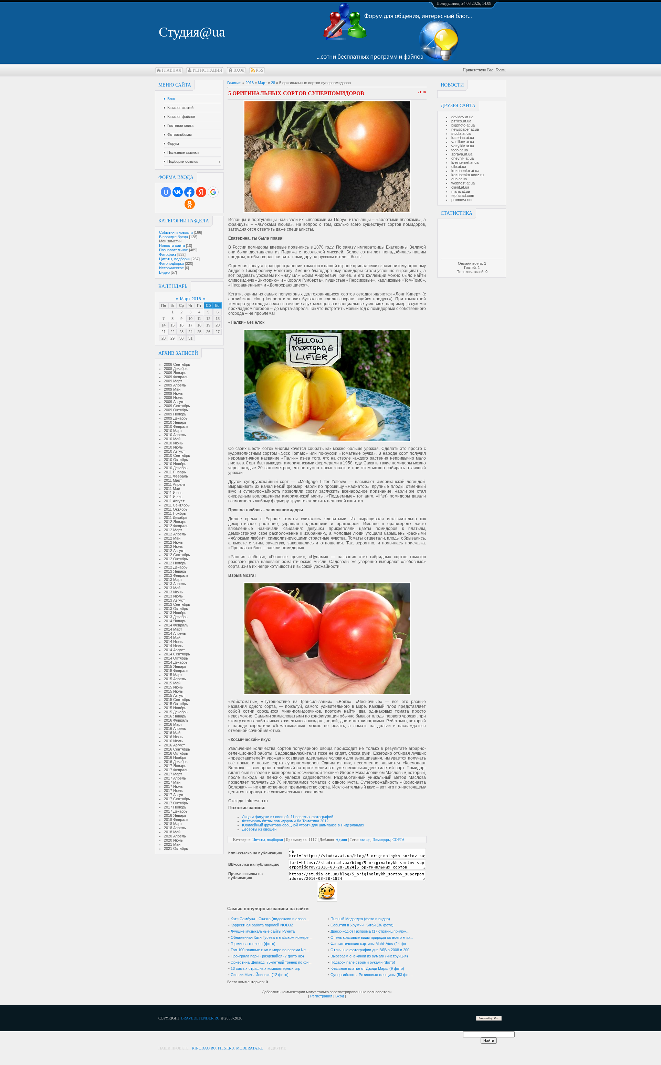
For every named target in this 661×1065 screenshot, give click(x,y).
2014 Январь (175, 621)
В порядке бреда (173, 237)
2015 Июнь (173, 687)
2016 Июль (173, 741)
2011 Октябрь (176, 509)
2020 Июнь (173, 840)
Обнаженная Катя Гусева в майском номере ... (272, 937)
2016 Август (174, 745)
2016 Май (172, 733)
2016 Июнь (173, 737)
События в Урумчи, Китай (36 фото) (362, 925)
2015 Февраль (176, 671)
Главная (171, 70)
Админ (341, 839)
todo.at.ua (459, 150)
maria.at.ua (460, 191)
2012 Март (173, 530)
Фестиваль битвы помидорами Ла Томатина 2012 (285, 821)
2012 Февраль (176, 526)
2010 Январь (175, 422)
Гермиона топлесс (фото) (253, 944)
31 (190, 338)
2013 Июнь (173, 592)
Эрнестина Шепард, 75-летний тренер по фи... (271, 962)
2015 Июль (173, 691)
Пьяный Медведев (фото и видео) (360, 919)
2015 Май (172, 683)
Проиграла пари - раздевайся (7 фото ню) (267, 956)
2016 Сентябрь (177, 749)
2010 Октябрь (176, 460)
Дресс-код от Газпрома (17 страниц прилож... (369, 931)
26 (208, 332)
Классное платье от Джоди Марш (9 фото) (367, 968)
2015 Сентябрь (177, 699)
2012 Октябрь (176, 559)
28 (163, 338)
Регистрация (207, 70)
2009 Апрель (175, 385)
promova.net (461, 200)
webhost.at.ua (463, 183)
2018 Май (172, 832)
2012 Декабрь (176, 567)
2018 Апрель (175, 828)
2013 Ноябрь (175, 613)
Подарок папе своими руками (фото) (362, 962)
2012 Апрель (175, 534)
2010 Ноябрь (175, 464)
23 (181, 332)
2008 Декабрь (176, 368)
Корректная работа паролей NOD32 (262, 925)
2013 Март (173, 579)
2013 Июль (173, 596)
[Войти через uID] (166, 192)
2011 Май (172, 488)
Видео (164, 272)
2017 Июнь (173, 786)
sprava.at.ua (461, 154)
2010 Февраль (176, 426)
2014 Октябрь (176, 658)
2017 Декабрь (176, 811)
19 (208, 325)
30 (181, 338)
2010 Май (172, 439)
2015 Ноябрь (175, 708)
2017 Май (172, 782)
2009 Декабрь (176, 418)
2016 (249, 83)
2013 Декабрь (176, 617)
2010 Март (173, 431)
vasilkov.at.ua (462, 142)
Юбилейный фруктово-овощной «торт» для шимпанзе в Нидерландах (303, 825)
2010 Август (174, 451)
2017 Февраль (176, 770)
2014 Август (174, 650)
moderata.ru (249, 1048)
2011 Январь (175, 472)
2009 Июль (173, 397)
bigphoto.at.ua (463, 125)
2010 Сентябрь (177, 455)
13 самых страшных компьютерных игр (265, 968)
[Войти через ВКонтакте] (177, 192)
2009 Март (173, 381)
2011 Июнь (173, 493)
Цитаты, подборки (174, 259)
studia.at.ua (461, 133)
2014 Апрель (175, 633)
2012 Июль (173, 546)
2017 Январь (175, 766)
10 (190, 319)
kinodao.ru (204, 1048)
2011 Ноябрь (175, 513)
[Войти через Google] (213, 192)
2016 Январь (175, 716)
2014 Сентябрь (177, 654)
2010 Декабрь (176, 468)
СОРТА (398, 839)
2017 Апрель (175, 778)
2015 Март (173, 675)
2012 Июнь (173, 542)
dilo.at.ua (458, 166)
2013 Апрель (175, 584)
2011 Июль (173, 497)
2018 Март (173, 824)
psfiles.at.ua (461, 121)
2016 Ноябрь (175, 757)
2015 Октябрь (176, 704)
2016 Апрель (175, 728)
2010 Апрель (175, 435)
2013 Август (174, 600)
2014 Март (173, 629)
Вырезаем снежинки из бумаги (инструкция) (369, 956)
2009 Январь (175, 373)
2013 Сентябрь (177, 604)
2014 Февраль (176, 625)
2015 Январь (175, 666)
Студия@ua (192, 32)
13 (218, 319)
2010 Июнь (173, 443)
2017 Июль (173, 790)
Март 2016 (190, 299)
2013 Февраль (176, 575)
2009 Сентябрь (177, 406)
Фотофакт (167, 254)
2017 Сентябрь (177, 799)
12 (208, 319)
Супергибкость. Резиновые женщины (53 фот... (371, 975)
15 (172, 325)
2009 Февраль (176, 377)
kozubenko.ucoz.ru (467, 175)
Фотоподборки (171, 263)
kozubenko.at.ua (465, 171)
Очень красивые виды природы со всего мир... (371, 937)
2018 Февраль (176, 819)
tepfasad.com (462, 195)
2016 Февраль (176, 720)
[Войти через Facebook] (189, 192)
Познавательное (173, 250)
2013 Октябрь (176, 608)
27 (218, 332)
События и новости (176, 232)
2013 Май (172, 588)
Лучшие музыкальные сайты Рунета (263, 931)
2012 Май (172, 538)
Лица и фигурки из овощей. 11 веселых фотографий (287, 817)
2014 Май (172, 637)
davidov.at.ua (462, 117)
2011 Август (174, 501)
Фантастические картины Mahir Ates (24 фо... (369, 944)
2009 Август (174, 402)
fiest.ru (226, 1048)
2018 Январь (175, 815)
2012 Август (174, 551)
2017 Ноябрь (175, 807)
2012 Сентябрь (177, 555)
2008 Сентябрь (177, 364)
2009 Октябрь (176, 410)
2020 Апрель (175, 836)
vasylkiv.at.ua (462, 146)
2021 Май (172, 844)
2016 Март (173, 724)
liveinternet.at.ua (465, 162)
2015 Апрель (175, 679)
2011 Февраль (176, 476)
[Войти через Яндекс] (201, 192)
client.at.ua (460, 187)
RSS (259, 70)
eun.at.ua (459, 179)
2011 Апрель (175, 484)
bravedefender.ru (200, 1018)
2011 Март (173, 480)
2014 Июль (173, 646)
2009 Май (172, 389)
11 (199, 319)
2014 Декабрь (176, 662)
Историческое (171, 268)
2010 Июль (173, 447)
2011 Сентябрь (177, 505)
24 (190, 332)
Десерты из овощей (259, 829)
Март (262, 83)
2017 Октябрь (176, 803)
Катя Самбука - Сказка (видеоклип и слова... (270, 919)
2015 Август (174, 695)
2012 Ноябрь (175, 563)
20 (218, 325)
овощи (365, 839)
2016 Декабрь (176, 762)
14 (163, 325)
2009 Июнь (173, 393)
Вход (238, 70)
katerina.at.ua (462, 137)
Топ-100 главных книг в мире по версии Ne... (270, 950)
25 (199, 332)
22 (172, 332)
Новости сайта (172, 245)
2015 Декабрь (176, 712)
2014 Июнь (173, 642)
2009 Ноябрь (175, 414)
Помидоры (381, 839)
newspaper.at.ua (465, 129)
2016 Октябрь (176, 753)
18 (199, 325)
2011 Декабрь (175, 517)
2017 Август (174, 795)
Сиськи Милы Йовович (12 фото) (259, 975)
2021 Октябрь (176, 848)
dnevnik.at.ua (462, 158)
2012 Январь (175, 522)
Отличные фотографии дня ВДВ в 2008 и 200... (371, 950)
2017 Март (173, 774)
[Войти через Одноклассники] (190, 204)
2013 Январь (175, 571)
